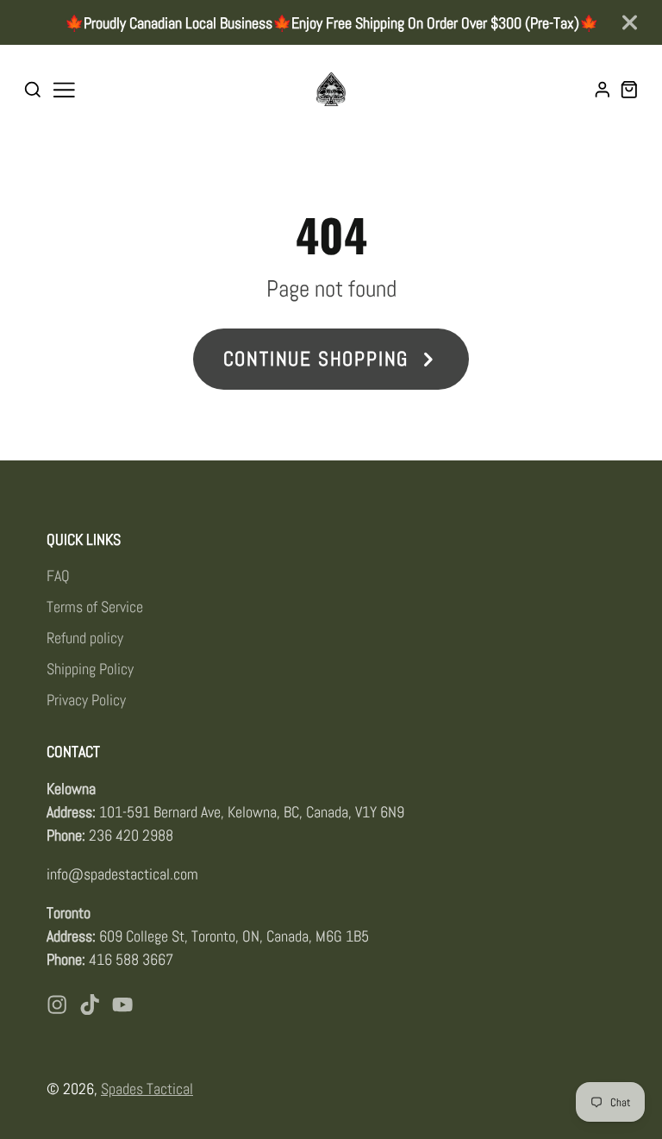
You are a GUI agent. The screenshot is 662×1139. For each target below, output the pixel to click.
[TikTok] (89, 1004)
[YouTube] (122, 1004)
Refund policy (85, 638)
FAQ (58, 575)
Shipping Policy (90, 669)
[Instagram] (57, 1004)
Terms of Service (95, 606)
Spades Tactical (147, 1088)
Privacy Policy (86, 700)
